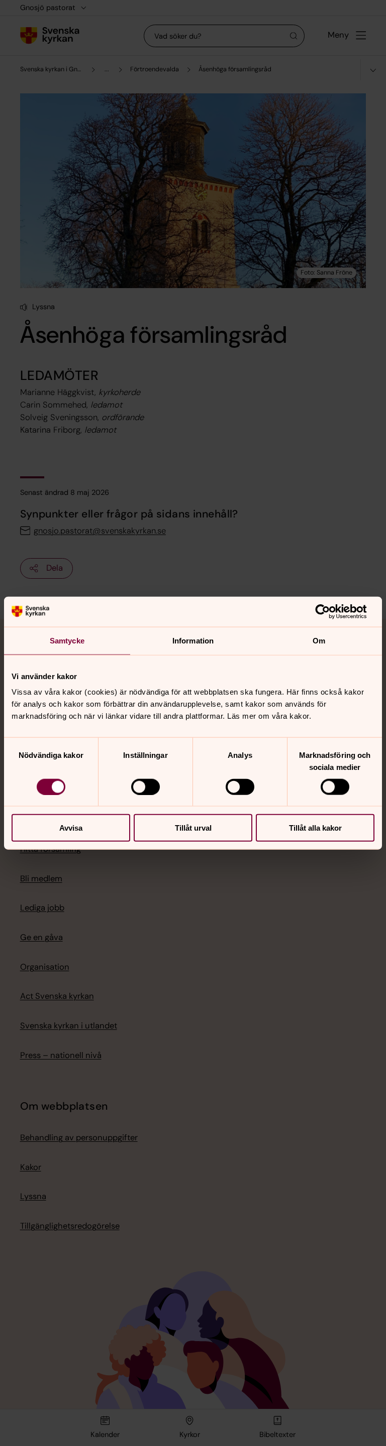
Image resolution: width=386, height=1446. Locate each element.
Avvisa (70, 828)
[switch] (145, 786)
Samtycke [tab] (67, 640)
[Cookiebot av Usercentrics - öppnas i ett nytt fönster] (330, 611)
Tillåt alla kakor (315, 828)
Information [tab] (193, 640)
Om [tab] (319, 640)
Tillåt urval (193, 828)
